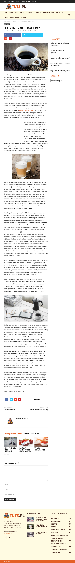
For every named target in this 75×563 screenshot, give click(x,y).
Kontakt (34, 1)
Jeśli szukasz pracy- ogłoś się (41, 525)
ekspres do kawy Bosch (26, 110)
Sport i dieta (19, 13)
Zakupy (23, 17)
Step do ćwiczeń (9, 410)
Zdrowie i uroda (49, 13)
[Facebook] (67, 1)
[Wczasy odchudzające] (41, 442)
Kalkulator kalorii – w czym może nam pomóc (25, 450)
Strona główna (7, 21)
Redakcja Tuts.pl (11, 30)
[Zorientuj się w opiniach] (30, 534)
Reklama (28, 1)
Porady (38, 13)
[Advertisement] (49, 6)
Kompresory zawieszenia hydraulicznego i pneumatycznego (59, 538)
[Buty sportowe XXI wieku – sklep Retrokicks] (30, 519)
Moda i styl (30, 13)
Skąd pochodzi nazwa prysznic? (60, 71)
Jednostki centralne (57, 530)
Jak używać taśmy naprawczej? (60, 58)
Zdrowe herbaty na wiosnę (38, 410)
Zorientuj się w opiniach (41, 533)
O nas (23, 1)
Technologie (14, 17)
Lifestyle (59, 13)
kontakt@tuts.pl (8, 533)
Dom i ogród (8, 13)
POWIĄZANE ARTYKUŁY (13, 433)
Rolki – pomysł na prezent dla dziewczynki (10, 450)
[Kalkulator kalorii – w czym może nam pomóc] (25, 442)
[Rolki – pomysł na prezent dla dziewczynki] (10, 442)
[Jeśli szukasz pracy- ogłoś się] (30, 526)
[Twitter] (70, 1)
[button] (69, 15)
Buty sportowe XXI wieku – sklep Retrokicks (41, 519)
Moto (6, 17)
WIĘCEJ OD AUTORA (31, 433)
